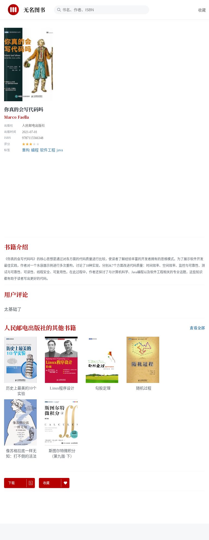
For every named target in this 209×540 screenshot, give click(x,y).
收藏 (202, 10)
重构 (26, 150)
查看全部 (197, 328)
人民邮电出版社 (33, 126)
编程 (35, 150)
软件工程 (47, 150)
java (60, 150)
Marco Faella (16, 117)
